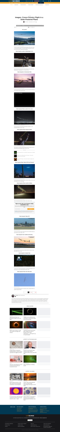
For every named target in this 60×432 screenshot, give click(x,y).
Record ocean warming (23, 4)
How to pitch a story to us (35, 426)
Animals (12, 2)
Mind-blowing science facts (43, 412)
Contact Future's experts (22, 423)
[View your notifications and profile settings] (48, 1)
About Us (32, 423)
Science (22, 2)
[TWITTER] (15, 296)
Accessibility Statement (9, 423)
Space (29, 2)
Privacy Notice (16, 211)
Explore (37, 2)
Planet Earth (26, 2)
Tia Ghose (27, 21)
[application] (24, 100)
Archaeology (15, 2)
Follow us (30, 27)
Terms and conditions (47, 423)
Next (35, 292)
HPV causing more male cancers (39, 4)
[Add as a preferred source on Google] (30, 420)
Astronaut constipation (30, 4)
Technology (33, 2)
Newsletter (33, 27)
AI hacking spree (16, 4)
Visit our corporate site (43, 417)
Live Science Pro (47, 4)
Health (19, 2)
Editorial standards (21, 426)
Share (15, 27)
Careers (6, 426)
